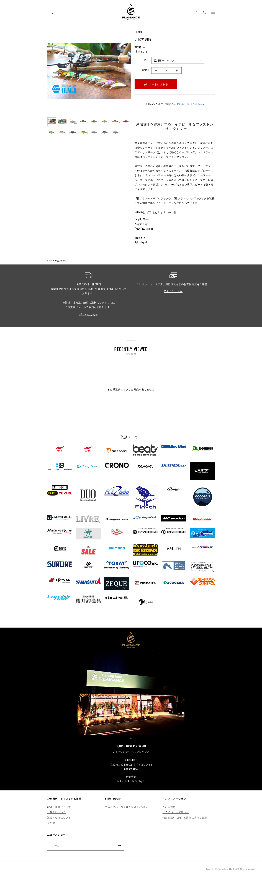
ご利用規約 (169, 807)
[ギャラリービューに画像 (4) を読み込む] (83, 121)
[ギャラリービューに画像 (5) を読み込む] (94, 121)
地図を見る (144, 764)
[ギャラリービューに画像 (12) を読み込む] (83, 132)
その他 (51, 823)
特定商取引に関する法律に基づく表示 (185, 817)
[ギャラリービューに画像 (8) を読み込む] (126, 121)
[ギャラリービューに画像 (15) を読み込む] (115, 132)
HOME (49, 260)
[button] (51, 12)
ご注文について (56, 812)
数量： (146, 69)
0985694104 (131, 769)
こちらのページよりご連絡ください (126, 807)
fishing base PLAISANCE (228, 868)
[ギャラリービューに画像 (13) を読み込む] (94, 132)
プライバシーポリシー (176, 812)
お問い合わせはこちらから (190, 104)
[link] (131, 694)
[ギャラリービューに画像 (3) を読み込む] (73, 121)
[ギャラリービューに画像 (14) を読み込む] (105, 132)
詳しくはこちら (88, 314)
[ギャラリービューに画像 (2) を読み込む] (62, 121)
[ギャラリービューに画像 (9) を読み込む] (51, 132)
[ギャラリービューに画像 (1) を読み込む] (51, 121)
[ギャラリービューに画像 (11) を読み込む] (73, 132)
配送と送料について (59, 807)
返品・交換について (59, 817)
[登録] (119, 846)
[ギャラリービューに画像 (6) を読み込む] (105, 121)
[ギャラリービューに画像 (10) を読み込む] (62, 132)
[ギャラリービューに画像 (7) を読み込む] (115, 121)
